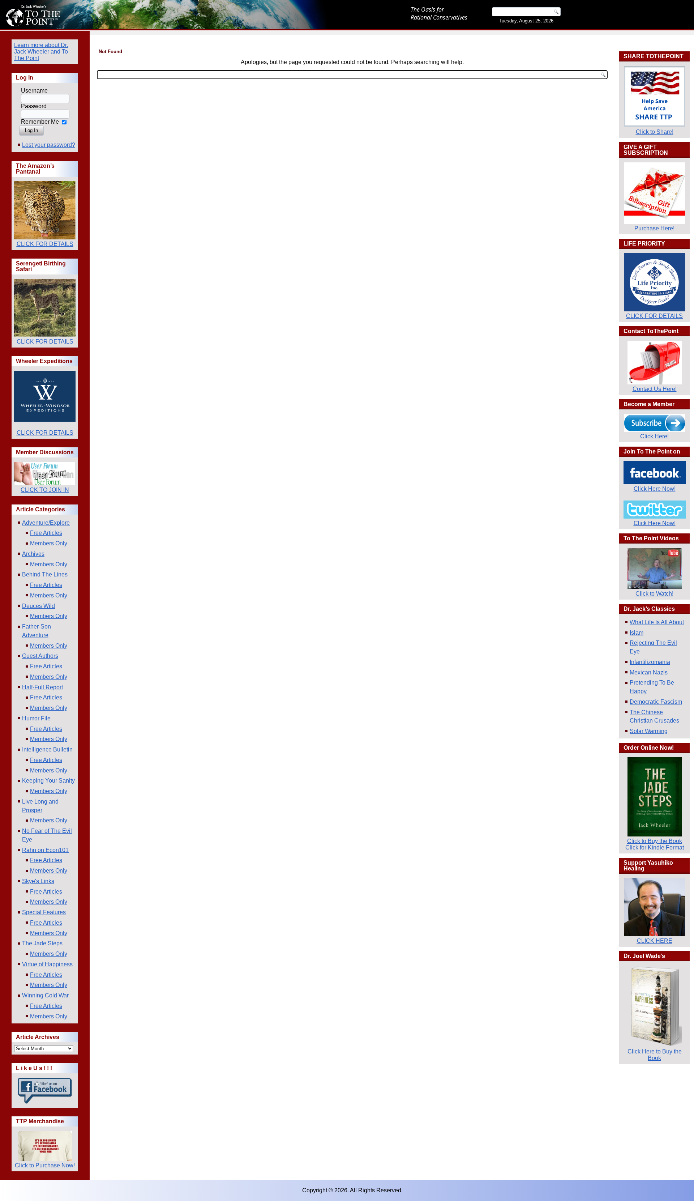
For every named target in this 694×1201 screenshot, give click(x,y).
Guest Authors (40, 656)
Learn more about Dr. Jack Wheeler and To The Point (41, 51)
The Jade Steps (42, 943)
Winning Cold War (45, 995)
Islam (636, 633)
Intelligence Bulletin (47, 749)
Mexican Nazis (649, 672)
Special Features (44, 912)
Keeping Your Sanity (48, 781)
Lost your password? (48, 145)
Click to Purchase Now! (45, 1165)
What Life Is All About (657, 622)
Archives (33, 554)
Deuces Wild (38, 606)
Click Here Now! (655, 489)
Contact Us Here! (655, 389)
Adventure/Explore (46, 523)
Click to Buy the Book (654, 841)
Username (34, 91)
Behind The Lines (45, 574)
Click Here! (654, 436)
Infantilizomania (650, 662)
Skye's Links (38, 881)
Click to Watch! (654, 594)
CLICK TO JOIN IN (45, 490)
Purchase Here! (654, 228)
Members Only (48, 543)
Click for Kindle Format (654, 847)
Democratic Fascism (656, 702)
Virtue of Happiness (47, 964)
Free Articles (46, 533)
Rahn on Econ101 (45, 850)
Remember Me (40, 122)
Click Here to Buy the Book (654, 1054)
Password (34, 106)
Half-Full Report (42, 687)
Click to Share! (654, 132)
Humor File (36, 718)
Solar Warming (649, 731)
